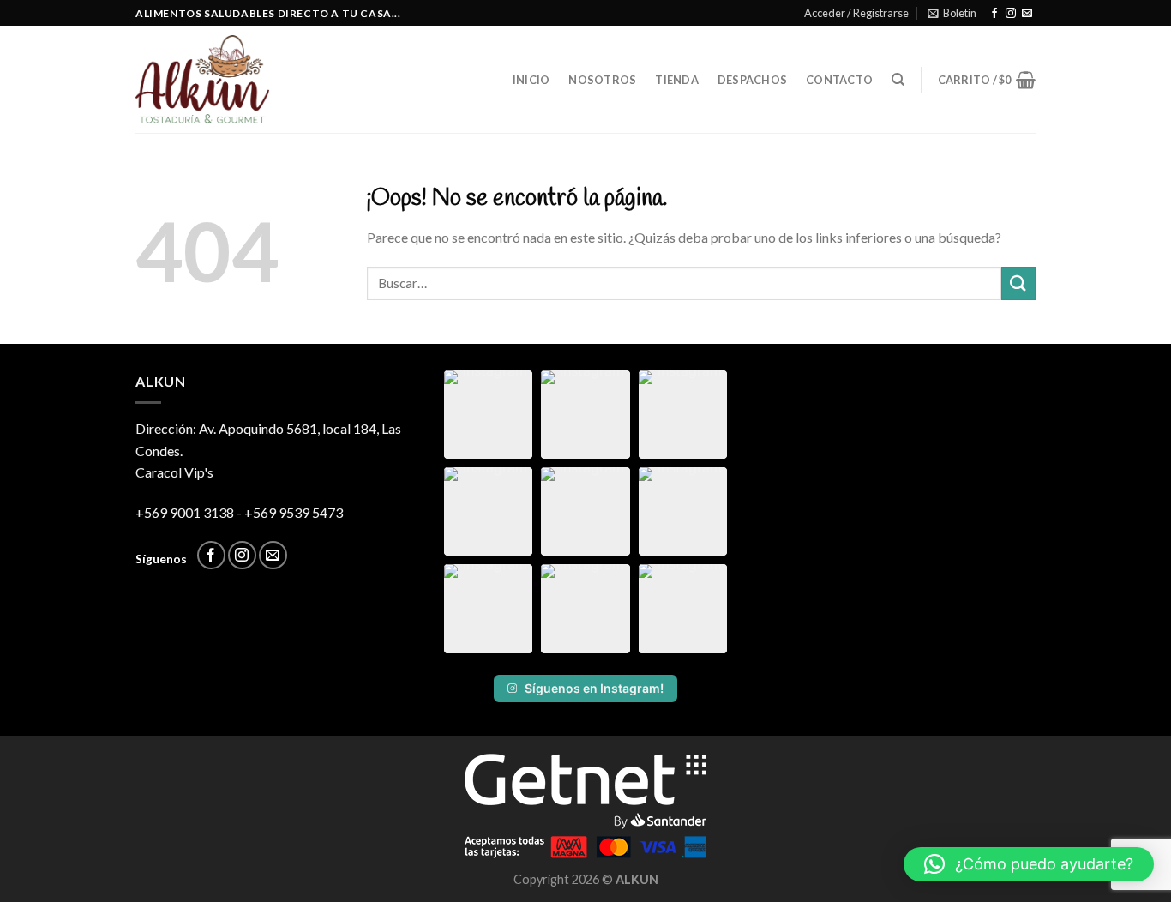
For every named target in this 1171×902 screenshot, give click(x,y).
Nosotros (602, 80)
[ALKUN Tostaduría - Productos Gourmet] (211, 79)
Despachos (752, 80)
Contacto (839, 80)
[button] (488, 414)
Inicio (531, 80)
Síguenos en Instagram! (594, 688)
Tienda (677, 80)
